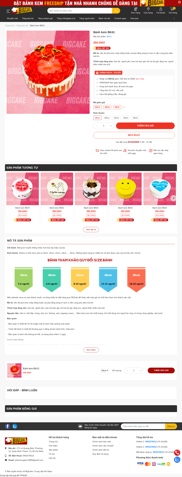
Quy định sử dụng (100, 454)
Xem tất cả (91, 229)
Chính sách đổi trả (100, 450)
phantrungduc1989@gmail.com (29, 460)
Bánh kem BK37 (22, 208)
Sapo (49, 471)
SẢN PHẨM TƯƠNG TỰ (22, 167)
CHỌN (23, 215)
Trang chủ (53, 441)
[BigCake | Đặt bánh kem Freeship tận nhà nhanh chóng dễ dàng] (22, 10)
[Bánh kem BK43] (159, 188)
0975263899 (133, 142)
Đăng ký (171, 426)
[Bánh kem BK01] (57, 188)
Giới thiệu (53, 446)
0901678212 (28, 455)
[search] (116, 11)
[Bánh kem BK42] (125, 188)
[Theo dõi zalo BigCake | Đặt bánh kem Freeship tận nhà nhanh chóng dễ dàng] (14, 426)
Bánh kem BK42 (125, 208)
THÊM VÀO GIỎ (145, 125)
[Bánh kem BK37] (22, 188)
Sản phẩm (53, 450)
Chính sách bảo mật (101, 441)
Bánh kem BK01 (57, 208)
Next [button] (173, 198)
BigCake (29, 471)
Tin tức (52, 454)
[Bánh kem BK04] (91, 188)
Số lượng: (117, 370)
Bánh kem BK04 (91, 208)
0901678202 (151, 447)
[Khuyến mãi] (91, 3)
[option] (48, 72)
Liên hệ (52, 458)
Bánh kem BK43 (159, 208)
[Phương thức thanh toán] (153, 464)
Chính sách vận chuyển (103, 446)
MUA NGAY (134, 135)
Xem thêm (91, 350)
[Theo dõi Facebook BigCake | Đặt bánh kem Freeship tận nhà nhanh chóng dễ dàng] (7, 426)
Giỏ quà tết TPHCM (18, 475)
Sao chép (140, 79)
